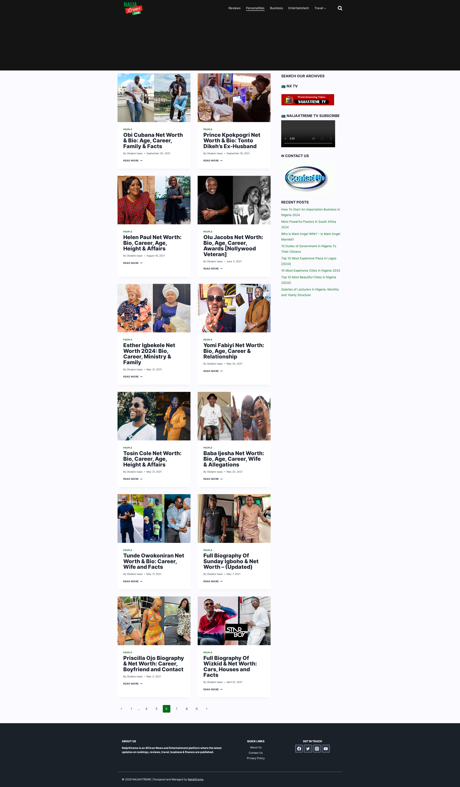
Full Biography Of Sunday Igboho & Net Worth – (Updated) (231, 561)
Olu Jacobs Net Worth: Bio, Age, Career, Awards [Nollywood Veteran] (233, 245)
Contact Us (256, 752)
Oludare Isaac (135, 153)
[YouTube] (326, 749)
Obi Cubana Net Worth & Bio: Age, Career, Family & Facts (153, 140)
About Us (256, 747)
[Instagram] (317, 749)
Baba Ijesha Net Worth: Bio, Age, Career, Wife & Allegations (233, 459)
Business (276, 8)
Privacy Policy (256, 758)
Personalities (255, 8)
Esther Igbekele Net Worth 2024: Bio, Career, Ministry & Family (149, 353)
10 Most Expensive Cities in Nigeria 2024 (310, 270)
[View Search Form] (336, 8)
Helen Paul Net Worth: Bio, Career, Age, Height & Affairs (152, 243)
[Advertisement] (230, 43)
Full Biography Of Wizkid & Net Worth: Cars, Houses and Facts (230, 666)
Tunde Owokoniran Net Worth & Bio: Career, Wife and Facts (153, 561)
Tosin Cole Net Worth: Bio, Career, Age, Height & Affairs (152, 459)
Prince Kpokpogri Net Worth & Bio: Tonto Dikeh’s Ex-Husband (231, 140)
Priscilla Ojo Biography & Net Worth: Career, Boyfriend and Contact (153, 663)
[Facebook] (299, 749)
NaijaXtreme (195, 779)
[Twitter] (308, 749)
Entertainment (298, 8)
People (127, 129)
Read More (132, 160)
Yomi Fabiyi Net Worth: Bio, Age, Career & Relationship (233, 351)
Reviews (235, 8)
